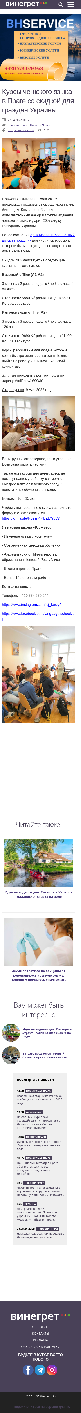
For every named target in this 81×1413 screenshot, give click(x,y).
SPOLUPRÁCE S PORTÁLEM (40, 1346)
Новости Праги (36, 1136)
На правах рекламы (21, 130)
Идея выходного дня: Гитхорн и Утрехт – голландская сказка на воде (38, 894)
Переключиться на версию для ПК (42, 1406)
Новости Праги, (18, 125)
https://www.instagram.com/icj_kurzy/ (31, 605)
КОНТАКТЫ (40, 1333)
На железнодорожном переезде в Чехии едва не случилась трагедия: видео (40, 1237)
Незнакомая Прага (38, 1091)
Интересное (33, 1112)
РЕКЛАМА (40, 1340)
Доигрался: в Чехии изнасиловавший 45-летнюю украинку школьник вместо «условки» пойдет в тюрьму (37, 1214)
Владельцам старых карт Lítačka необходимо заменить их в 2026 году (39, 1099)
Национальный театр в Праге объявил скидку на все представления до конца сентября (37, 1168)
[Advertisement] (40, 773)
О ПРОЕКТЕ (40, 1327)
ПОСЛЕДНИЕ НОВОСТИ (35, 1080)
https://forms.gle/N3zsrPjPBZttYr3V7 (31, 518)
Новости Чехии (40, 125)
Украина (30, 1204)
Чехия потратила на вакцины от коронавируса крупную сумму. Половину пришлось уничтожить (39, 975)
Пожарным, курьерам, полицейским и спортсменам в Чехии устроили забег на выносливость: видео (38, 1122)
